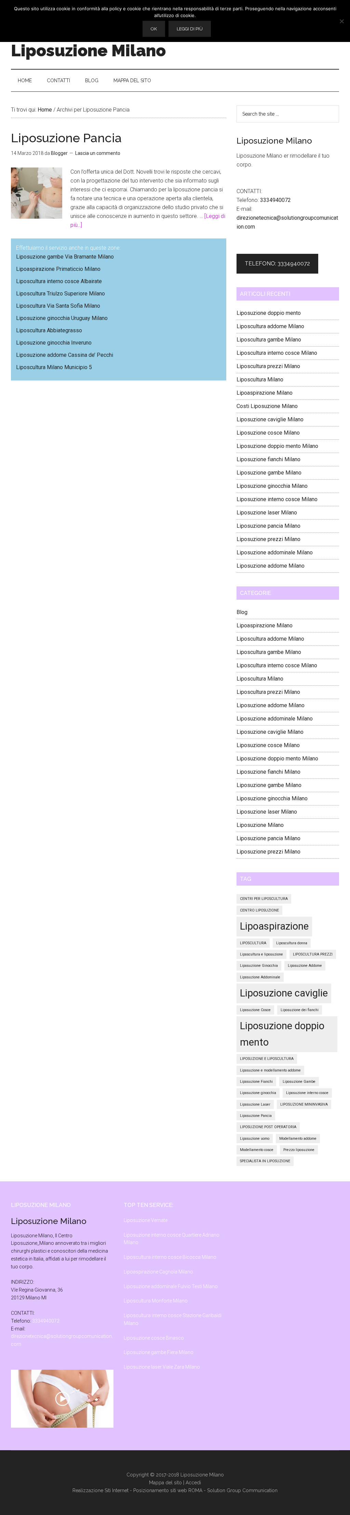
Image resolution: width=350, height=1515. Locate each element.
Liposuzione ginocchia (258, 1093)
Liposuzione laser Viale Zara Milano (162, 1367)
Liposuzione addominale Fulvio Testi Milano (171, 1286)
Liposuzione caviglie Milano (270, 419)
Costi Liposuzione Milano (267, 406)
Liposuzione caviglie (284, 993)
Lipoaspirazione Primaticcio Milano (58, 269)
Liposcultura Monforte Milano (156, 1300)
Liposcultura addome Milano (270, 326)
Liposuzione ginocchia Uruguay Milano (62, 318)
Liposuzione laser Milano (267, 512)
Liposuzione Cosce (255, 1010)
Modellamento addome (298, 1138)
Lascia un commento (97, 153)
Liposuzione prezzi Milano (268, 539)
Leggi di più (190, 28)
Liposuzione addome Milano (271, 566)
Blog (242, 612)
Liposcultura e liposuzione (261, 954)
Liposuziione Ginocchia (259, 965)
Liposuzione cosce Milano (268, 432)
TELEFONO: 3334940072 (277, 263)
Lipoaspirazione (274, 926)
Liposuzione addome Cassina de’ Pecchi (64, 355)
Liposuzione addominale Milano (275, 552)
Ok (154, 28)
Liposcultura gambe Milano (269, 339)
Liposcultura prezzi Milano (268, 366)
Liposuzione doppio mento (269, 313)
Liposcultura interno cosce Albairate (59, 281)
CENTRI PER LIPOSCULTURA (264, 899)
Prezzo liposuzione (298, 1150)
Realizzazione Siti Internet (100, 1490)
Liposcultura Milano (260, 379)
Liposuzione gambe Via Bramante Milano (65, 256)
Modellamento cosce (256, 1150)
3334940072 (275, 200)
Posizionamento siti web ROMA (167, 1490)
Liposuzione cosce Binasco (154, 1338)
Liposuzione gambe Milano (269, 472)
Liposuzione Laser (255, 1104)
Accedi (193, 1482)
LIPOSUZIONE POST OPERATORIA (268, 1127)
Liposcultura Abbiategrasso (49, 330)
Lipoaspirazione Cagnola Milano (158, 1271)
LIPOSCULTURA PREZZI (313, 954)
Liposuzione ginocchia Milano (272, 486)
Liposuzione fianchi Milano (268, 459)
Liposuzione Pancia (66, 138)
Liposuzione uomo (254, 1138)
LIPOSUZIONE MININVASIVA (304, 1104)
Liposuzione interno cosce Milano (277, 499)
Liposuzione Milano (88, 50)
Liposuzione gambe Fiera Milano (158, 1352)
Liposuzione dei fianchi (300, 1010)
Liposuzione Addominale (260, 977)
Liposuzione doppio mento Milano (277, 446)
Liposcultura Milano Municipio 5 (54, 367)
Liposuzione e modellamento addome (270, 1070)
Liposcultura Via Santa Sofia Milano (58, 306)
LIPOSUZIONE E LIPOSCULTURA (267, 1059)
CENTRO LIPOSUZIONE (259, 910)
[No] (341, 21)
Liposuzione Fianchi (256, 1081)
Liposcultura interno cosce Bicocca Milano (170, 1257)
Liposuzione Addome (305, 965)
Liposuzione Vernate (145, 1220)
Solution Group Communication (242, 1490)
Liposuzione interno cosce (307, 1093)
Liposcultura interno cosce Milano (277, 353)
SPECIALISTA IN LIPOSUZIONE (265, 1161)
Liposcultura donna (291, 943)
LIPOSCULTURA (253, 943)
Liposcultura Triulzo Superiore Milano (60, 293)
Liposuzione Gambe (299, 1081)
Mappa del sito (165, 1482)
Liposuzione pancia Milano (268, 526)
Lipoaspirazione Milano (265, 393)
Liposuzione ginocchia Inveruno (54, 342)
